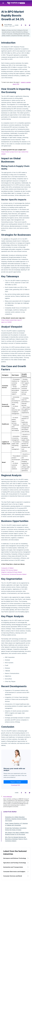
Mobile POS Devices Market (9, 570)
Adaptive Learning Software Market (11, 572)
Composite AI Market (7, 568)
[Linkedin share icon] (25, 25)
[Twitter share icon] (29, 25)
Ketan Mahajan (8, 24)
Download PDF (15, 785)
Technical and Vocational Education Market (13, 574)
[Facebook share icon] (21, 25)
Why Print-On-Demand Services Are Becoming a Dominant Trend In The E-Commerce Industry (16, 839)
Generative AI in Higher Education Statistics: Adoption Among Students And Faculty (16, 818)
